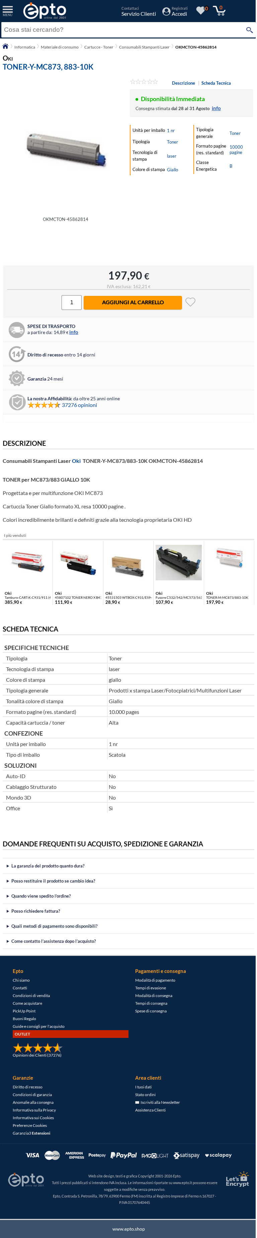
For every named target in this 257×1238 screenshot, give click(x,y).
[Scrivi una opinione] (144, 82)
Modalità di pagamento (153, 980)
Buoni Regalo (24, 1018)
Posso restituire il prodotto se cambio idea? (53, 881)
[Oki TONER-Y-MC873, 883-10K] (65, 146)
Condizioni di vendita (31, 995)
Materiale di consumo (60, 47)
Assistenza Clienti (148, 1110)
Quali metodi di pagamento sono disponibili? (54, 926)
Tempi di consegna (149, 1003)
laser (171, 156)
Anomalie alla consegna (33, 1102)
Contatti (20, 988)
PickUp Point (24, 1011)
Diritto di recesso (27, 1087)
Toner (172, 142)
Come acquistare (27, 1003)
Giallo (172, 169)
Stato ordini (143, 1094)
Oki (76, 461)
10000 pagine (236, 149)
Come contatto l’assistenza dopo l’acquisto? (53, 941)
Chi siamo (21, 980)
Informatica (24, 47)
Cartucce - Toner (98, 47)
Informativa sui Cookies (33, 1118)
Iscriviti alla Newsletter (157, 1102)
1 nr (171, 130)
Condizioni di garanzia (32, 1094)
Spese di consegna (148, 1011)
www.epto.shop (126, 1229)
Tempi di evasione (148, 988)
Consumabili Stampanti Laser (144, 47)
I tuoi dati (141, 1087)
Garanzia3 (31, 1133)
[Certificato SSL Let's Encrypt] (232, 1179)
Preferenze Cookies (30, 1125)
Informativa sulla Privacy (34, 1110)
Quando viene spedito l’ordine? (41, 896)
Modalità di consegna (151, 995)
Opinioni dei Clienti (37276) (37, 1055)
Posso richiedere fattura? (35, 911)
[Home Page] (5, 48)
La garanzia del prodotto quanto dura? (47, 866)
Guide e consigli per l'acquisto (39, 1026)
